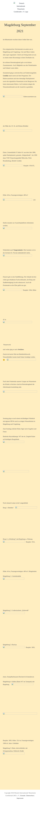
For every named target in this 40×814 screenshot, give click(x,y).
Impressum (20, 798)
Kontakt (22, 795)
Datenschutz (30, 795)
